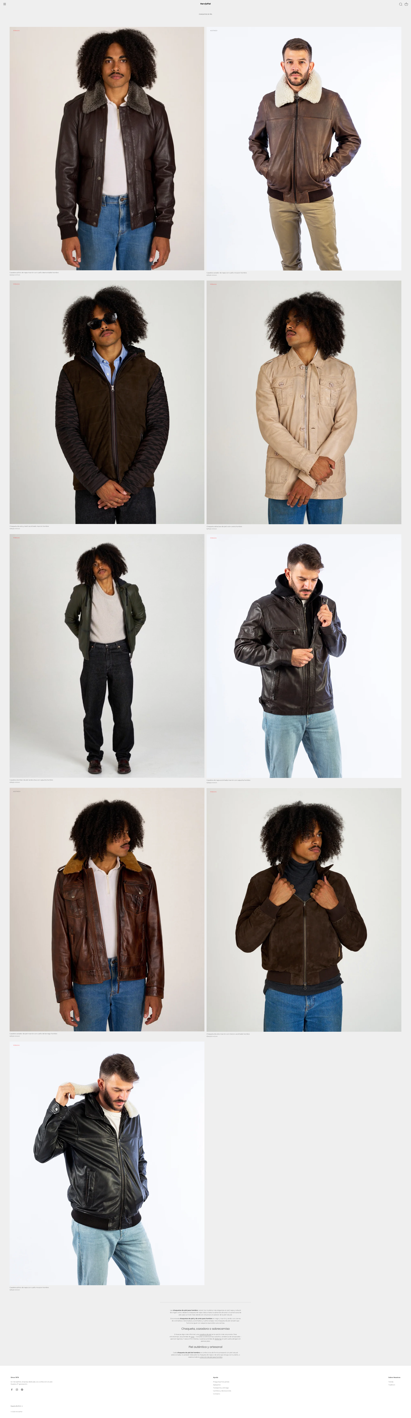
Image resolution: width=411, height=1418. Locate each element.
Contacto (216, 1394)
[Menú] (4, 4)
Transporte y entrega (221, 1388)
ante (192, 1337)
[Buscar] (400, 4)
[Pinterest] (22, 1389)
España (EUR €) (16, 1406)
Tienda (390, 1382)
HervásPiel (19, 1411)
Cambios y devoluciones (222, 1391)
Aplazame (216, 1385)
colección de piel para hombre (211, 1357)
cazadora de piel (205, 1334)
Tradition (391, 1385)
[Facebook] (12, 1389)
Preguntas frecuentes (221, 1382)
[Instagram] (17, 1389)
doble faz (218, 1339)
